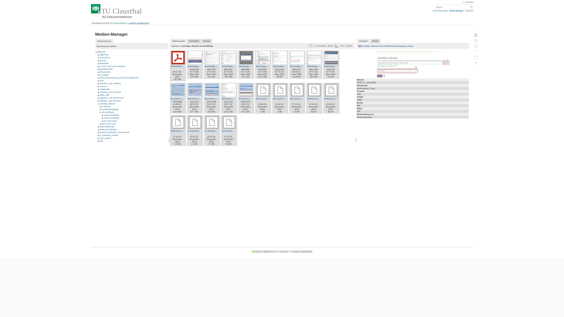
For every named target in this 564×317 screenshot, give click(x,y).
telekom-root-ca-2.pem (182, 131)
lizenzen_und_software (110, 83)
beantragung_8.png (283, 66)
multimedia (105, 89)
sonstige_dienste (107, 103)
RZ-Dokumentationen (118, 23)
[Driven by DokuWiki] (306, 251)
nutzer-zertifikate (111, 115)
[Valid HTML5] (282, 251)
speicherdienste (107, 126)
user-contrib (105, 138)
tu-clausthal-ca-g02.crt (199, 131)
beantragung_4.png (232, 66)
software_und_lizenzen (110, 101)
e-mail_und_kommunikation (112, 66)
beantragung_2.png (215, 66)
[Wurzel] (101, 52)
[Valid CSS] (294, 251)
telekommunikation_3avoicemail (114, 132)
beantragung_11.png (334, 66)
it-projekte (104, 75)
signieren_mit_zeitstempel (112, 98)
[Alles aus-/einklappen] (475, 51)
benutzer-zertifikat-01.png (184, 98)
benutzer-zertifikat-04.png (235, 98)
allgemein (104, 54)
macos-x (104, 86)
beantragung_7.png (266, 66)
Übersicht (469, 11)
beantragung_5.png (249, 66)
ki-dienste (106, 106)
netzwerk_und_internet (110, 92)
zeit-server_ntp (109, 124)
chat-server (105, 57)
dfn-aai (103, 60)
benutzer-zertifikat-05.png (252, 98)
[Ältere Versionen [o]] (475, 40)
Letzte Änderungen (440, 11)
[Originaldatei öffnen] (412, 64)
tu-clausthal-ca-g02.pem (234, 131)
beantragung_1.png (198, 66)
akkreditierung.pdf (180, 66)
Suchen (206, 41)
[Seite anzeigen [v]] (475, 35)
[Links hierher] (475, 46)
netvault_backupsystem (139, 23)
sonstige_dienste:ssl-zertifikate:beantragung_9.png (387, 46)
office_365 (104, 95)
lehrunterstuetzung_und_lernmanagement (119, 77)
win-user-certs (110, 121)
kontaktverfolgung (110, 109)
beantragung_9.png (300, 66)
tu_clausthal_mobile (109, 135)
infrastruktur (105, 72)
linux (102, 80)
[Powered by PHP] (270, 251)
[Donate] (257, 251)
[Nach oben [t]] (475, 63)
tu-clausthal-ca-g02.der (216, 131)
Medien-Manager (457, 11)
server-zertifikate (111, 118)
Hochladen (194, 41)
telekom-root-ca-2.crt (317, 98)
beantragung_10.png (317, 66)
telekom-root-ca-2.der (335, 98)
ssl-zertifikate (108, 112)
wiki (101, 141)
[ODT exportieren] (475, 57)
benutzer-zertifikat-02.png (201, 98)
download (104, 63)
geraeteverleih (106, 69)
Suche (471, 7)
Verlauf (375, 41)
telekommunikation (108, 129)
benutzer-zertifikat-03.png (218, 98)
